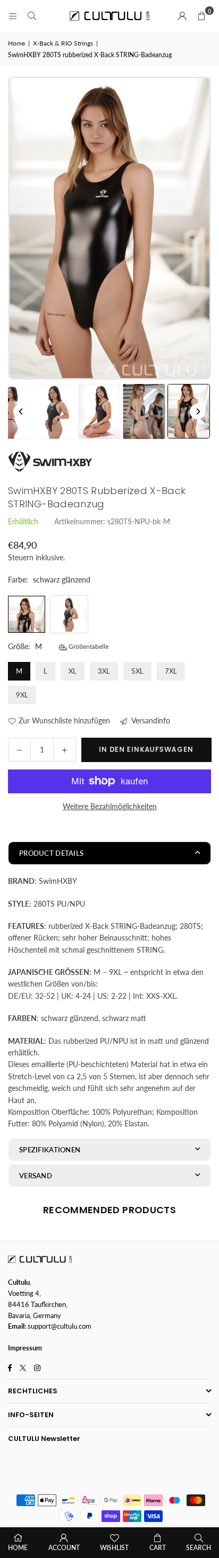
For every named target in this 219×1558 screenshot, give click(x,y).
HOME (18, 1548)
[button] (201, 15)
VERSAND (35, 1175)
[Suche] (31, 15)
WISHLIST (114, 1548)
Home (16, 43)
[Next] (198, 411)
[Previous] (21, 411)
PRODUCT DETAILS (51, 853)
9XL (22, 695)
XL (73, 671)
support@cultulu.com (59, 1326)
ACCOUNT (64, 1548)
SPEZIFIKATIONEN (49, 1149)
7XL (171, 671)
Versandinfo (150, 720)
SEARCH (198, 1548)
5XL (137, 671)
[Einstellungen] (182, 15)
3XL (104, 671)
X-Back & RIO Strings (63, 43)
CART (157, 1548)
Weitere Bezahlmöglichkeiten (110, 806)
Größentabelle (87, 646)
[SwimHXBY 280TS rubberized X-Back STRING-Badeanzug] (54, 411)
